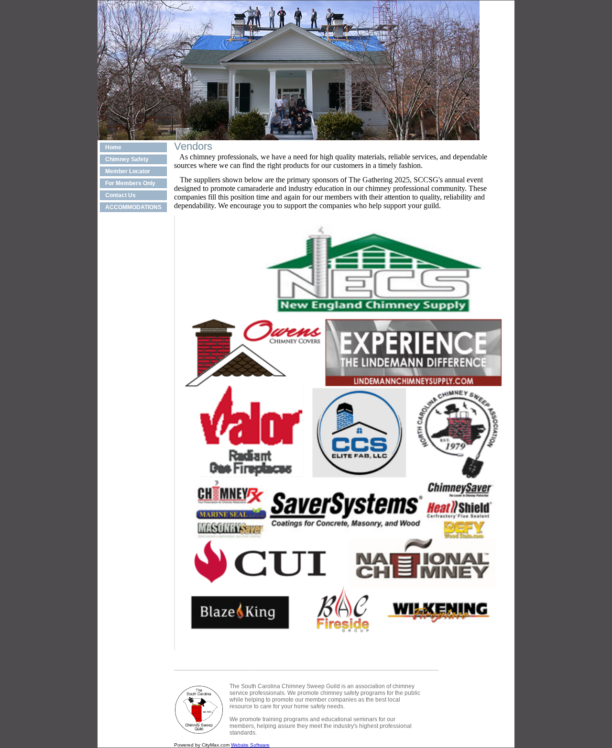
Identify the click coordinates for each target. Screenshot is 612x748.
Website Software (250, 745)
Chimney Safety (127, 159)
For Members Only (130, 183)
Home (113, 147)
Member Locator (127, 171)
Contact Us (120, 195)
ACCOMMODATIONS (133, 207)
